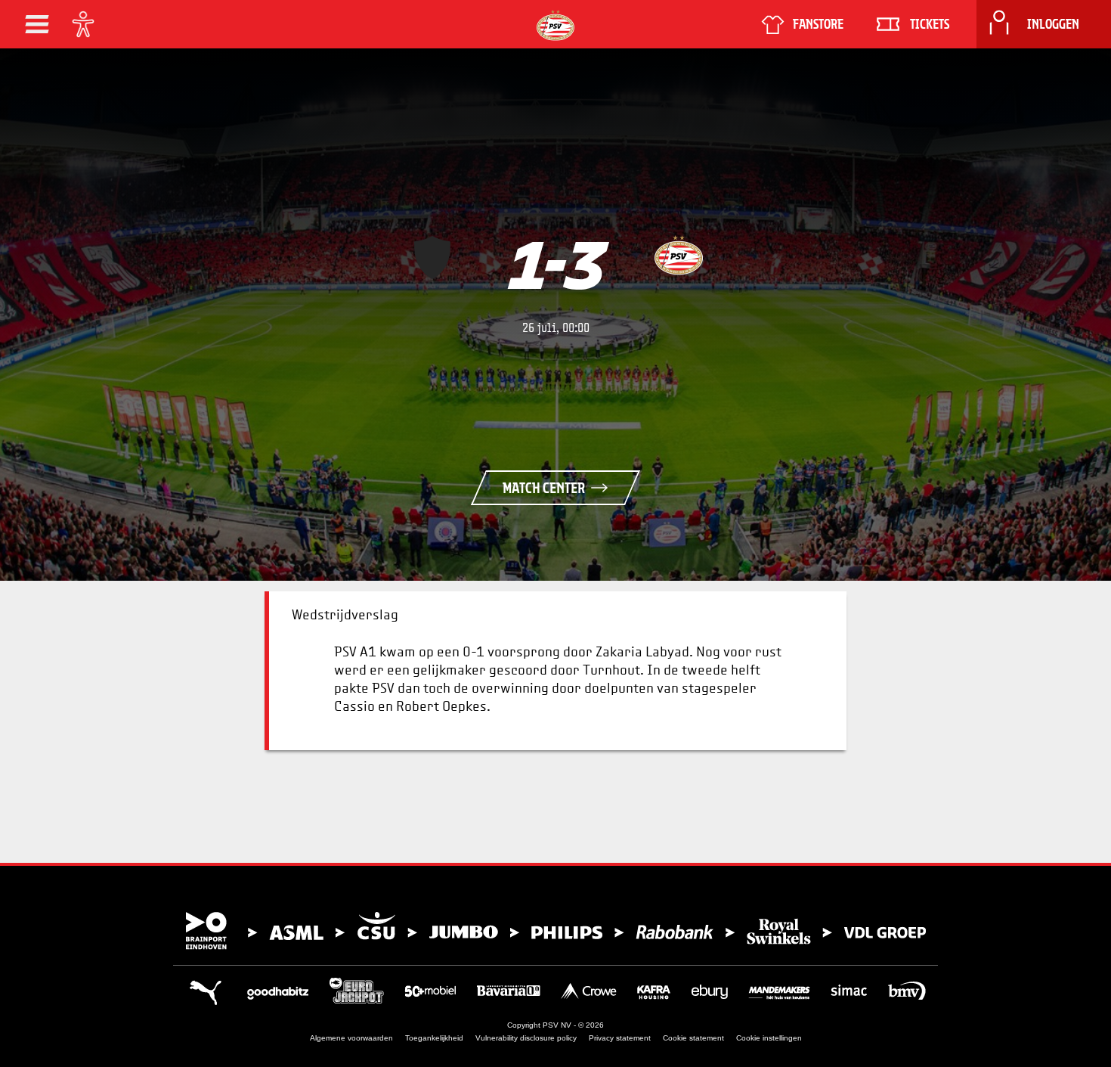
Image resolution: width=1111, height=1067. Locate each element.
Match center (544, 488)
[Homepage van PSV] (555, 25)
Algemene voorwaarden (351, 1038)
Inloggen (1053, 24)
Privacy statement (620, 1038)
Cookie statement (693, 1038)
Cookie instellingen (769, 1038)
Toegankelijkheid (434, 1038)
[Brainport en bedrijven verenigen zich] (555, 931)
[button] (37, 24)
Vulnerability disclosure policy (526, 1038)
